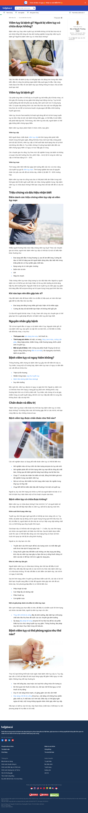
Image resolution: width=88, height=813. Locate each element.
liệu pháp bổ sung (26, 621)
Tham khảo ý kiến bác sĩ (78, 12)
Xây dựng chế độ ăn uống (22, 696)
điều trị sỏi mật (36, 350)
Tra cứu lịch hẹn (49, 752)
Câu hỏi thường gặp (7, 773)
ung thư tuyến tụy (33, 376)
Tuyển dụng (48, 767)
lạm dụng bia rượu (31, 336)
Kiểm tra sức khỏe (50, 746)
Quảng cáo (48, 770)
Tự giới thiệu (48, 761)
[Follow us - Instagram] (6, 740)
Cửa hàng (4, 752)
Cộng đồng (48, 749)
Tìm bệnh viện (5, 749)
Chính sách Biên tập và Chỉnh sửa (10, 767)
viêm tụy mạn (28, 169)
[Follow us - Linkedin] (9, 740)
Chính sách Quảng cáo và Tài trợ (10, 770)
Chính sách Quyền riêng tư (8, 764)
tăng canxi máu (47, 339)
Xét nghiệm (21, 12)
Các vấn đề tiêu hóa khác (25, 17)
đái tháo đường (31, 379)
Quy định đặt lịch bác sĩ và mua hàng (11, 778)
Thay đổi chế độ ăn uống (22, 615)
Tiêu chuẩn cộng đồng (7, 776)
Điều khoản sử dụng (7, 761)
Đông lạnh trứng (34, 12)
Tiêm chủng (9, 12)
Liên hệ (47, 773)
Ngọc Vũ (75, 38)
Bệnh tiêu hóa (12, 17)
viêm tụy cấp (33, 137)
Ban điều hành (49, 764)
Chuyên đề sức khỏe (7, 746)
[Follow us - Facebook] (2, 740)
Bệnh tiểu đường (19, 379)
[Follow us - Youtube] (13, 740)
